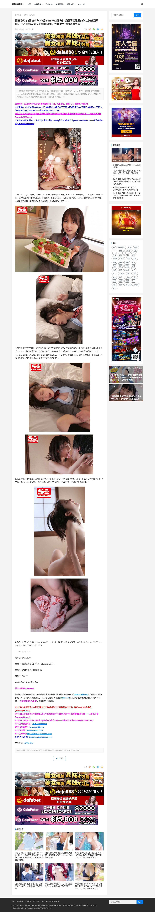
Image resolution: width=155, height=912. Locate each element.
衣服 (120, 281)
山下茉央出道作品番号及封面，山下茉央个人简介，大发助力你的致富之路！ (28, 886)
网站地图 (34, 905)
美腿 (128, 277)
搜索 (137, 15)
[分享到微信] (93, 29)
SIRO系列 (121, 247)
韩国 (114, 285)
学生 (127, 255)
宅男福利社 (18, 4)
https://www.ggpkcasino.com (39, 737)
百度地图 (41, 905)
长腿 (127, 281)
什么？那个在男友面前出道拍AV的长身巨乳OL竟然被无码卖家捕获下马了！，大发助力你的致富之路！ (89, 855)
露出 (133, 281)
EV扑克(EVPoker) (26, 688)
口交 (114, 251)
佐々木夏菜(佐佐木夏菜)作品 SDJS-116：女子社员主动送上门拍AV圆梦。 (127, 173)
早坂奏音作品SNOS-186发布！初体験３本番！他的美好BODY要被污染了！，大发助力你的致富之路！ (88, 886)
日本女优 (49, 4)
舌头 (135, 277)
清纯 (120, 266)
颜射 (120, 285)
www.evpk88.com (39, 724)
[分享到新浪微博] (89, 29)
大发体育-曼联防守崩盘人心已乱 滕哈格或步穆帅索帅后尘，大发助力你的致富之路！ (127, 181)
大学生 (127, 251)
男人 (120, 270)
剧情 (136, 247)
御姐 (114, 262)
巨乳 (135, 259)
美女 (114, 277)
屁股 (128, 259)
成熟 (127, 262)
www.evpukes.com (35, 730)
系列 (133, 270)
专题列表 (28, 901)
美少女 (121, 277)
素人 (114, 273)
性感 (120, 262)
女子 (120, 255)
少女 (122, 259)
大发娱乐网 (28, 743)
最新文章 (20, 901)
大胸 (135, 251)
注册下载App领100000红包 (50, 901)
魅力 (114, 288)
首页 (29, 4)
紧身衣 (121, 273)
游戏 (127, 266)
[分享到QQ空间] (102, 29)
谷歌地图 (47, 905)
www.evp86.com (81, 694)
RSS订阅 (36, 901)
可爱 (120, 251)
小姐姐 (115, 259)
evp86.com (64, 698)
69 (114, 247)
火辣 (133, 266)
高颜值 (135, 285)
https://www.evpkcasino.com (39, 734)
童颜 (127, 270)
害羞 (133, 255)
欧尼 (133, 262)
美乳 (135, 273)
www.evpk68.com (36, 727)
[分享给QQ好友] (98, 29)
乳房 (129, 247)
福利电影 (70, 4)
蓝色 (114, 281)
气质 (114, 266)
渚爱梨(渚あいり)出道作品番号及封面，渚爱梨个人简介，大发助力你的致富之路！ (58, 855)
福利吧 (21, 29)
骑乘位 (127, 285)
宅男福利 (59, 4)
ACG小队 (81, 4)
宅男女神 (37, 4)
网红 (128, 273)
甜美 (114, 270)
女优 (114, 255)
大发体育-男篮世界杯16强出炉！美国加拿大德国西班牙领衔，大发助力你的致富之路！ (126, 195)
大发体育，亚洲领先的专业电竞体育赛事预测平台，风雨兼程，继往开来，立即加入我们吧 (51, 104)
